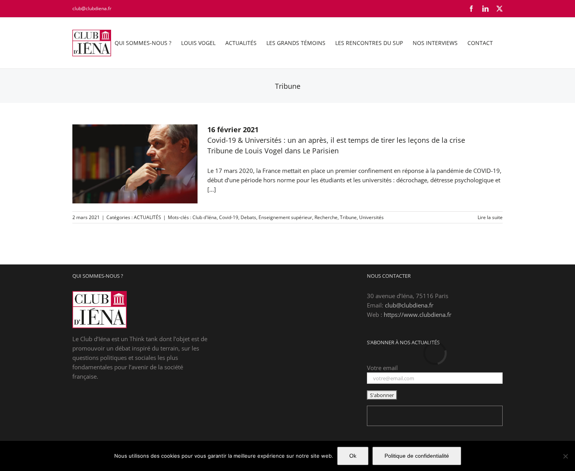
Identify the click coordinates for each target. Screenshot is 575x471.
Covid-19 (228, 217)
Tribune (348, 217)
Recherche (326, 217)
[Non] (565, 456)
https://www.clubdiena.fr (417, 314)
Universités (371, 217)
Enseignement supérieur (285, 217)
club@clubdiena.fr (91, 8)
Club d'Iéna (204, 217)
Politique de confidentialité (417, 456)
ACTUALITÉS (147, 217)
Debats (248, 217)
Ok (352, 456)
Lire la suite (490, 217)
